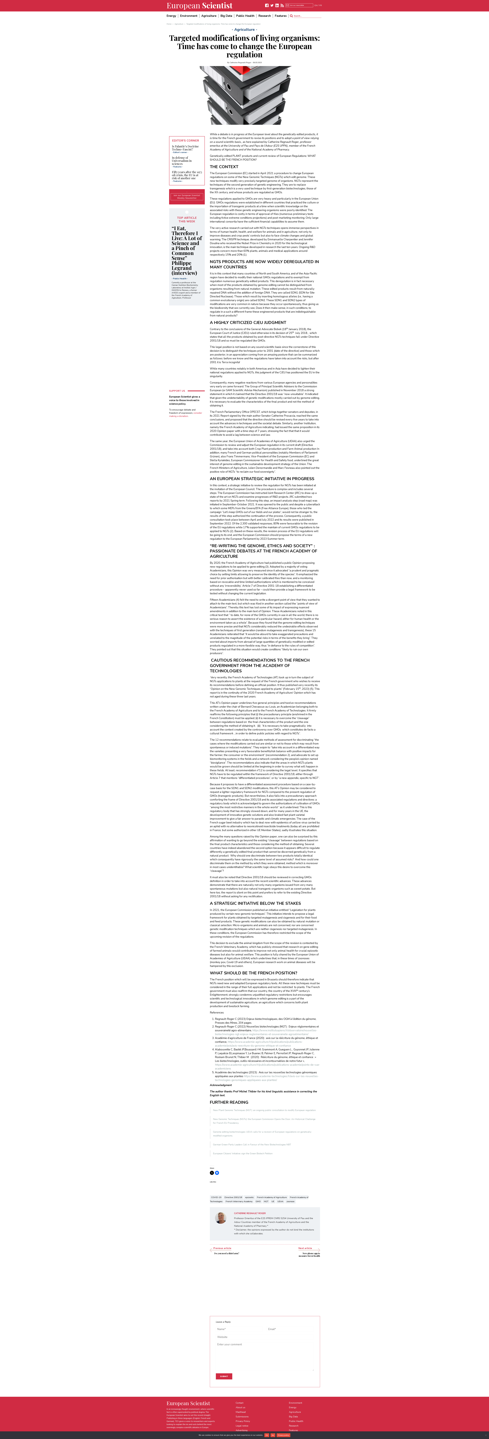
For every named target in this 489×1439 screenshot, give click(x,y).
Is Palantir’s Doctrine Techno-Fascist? (185, 147)
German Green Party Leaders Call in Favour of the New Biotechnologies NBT (252, 1144)
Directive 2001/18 (233, 1197)
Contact (239, 1402)
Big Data (293, 1416)
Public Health (179, 278)
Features (177, 166)
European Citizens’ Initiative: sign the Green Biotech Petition (243, 1153)
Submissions (242, 1416)
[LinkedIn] (277, 5)
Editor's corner (180, 152)
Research (293, 1425)
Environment (295, 1402)
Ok (267, 1435)
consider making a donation (185, 414)
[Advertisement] (265, 1284)
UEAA (280, 1201)
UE (272, 1201)
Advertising (242, 1430)
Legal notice (242, 1425)
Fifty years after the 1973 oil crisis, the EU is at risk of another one (187, 175)
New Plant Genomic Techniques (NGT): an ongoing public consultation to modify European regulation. (264, 1110)
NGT (266, 1201)
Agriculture (295, 1412)
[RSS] (282, 5)
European (200, 5)
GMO (258, 1201)
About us (240, 1407)
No (273, 1435)
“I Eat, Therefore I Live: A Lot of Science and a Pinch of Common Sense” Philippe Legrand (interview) (187, 250)
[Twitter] (272, 5)
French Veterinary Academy (239, 1201)
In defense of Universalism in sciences (182, 161)
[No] (486, 1435)
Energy (292, 1407)
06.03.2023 (257, 62)
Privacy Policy (243, 1421)
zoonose (290, 1201)
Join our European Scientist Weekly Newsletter (187, 196)
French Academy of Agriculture (272, 1197)
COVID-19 (216, 1197)
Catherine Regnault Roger (240, 62)
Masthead (241, 1412)
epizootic (249, 1197)
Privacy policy (283, 1435)
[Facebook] (266, 5)
